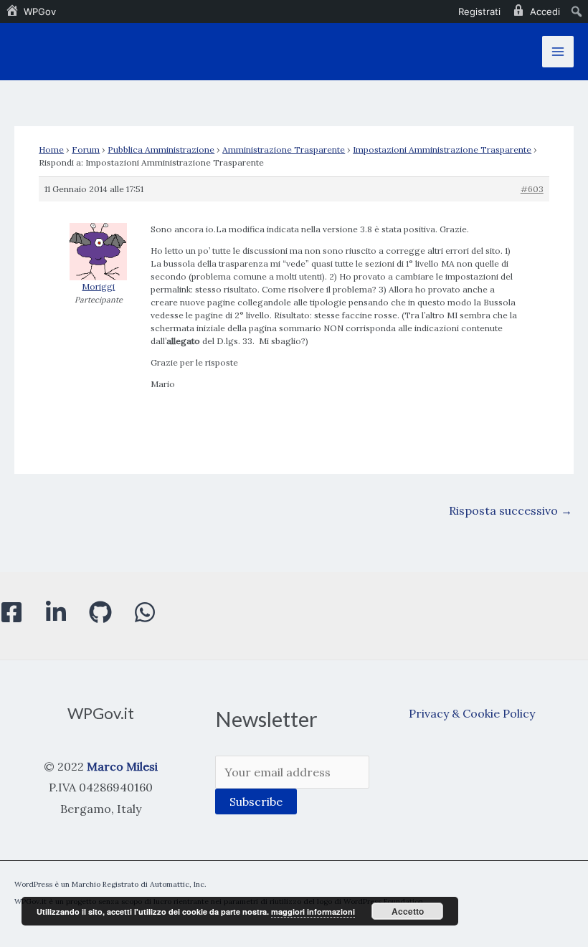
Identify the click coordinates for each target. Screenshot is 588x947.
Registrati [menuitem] (479, 11)
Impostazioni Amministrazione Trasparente (442, 149)
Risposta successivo (510, 510)
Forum (86, 149)
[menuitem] (31, 11)
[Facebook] (11, 612)
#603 (532, 189)
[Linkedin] (55, 612)
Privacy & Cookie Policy (472, 713)
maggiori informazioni (313, 911)
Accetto (408, 911)
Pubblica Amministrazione (161, 149)
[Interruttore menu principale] (558, 51)
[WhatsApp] (144, 612)
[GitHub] (100, 612)
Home (51, 149)
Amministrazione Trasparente (283, 149)
